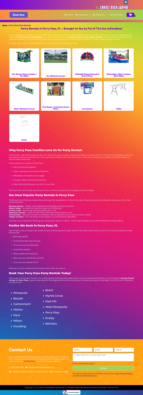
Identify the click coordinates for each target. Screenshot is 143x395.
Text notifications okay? (85, 364)
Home (70, 15)
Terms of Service (84, 376)
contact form (30, 361)
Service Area (116, 15)
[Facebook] (126, 2)
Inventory (83, 15)
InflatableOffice (113, 388)
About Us (100, 15)
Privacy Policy (126, 374)
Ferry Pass (52, 312)
